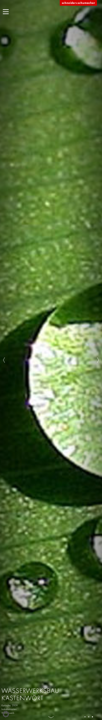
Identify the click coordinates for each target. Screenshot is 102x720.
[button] (6, 714)
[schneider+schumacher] (78, 3)
